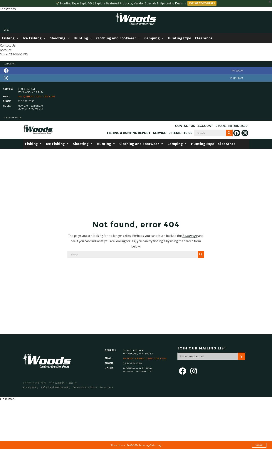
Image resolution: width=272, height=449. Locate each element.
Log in (72, 383)
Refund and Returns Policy (55, 387)
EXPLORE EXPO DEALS (202, 3)
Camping (152, 38)
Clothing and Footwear (116, 38)
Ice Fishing (32, 38)
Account (5, 50)
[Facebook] (136, 70)
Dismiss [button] (258, 445)
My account (106, 387)
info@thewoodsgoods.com (36, 96)
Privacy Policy (30, 387)
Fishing (8, 38)
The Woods (57, 383)
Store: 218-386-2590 (14, 54)
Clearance (204, 38)
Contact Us (7, 45)
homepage (189, 236)
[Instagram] (136, 78)
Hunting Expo (179, 38)
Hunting (81, 38)
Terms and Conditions (85, 387)
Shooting (57, 38)
